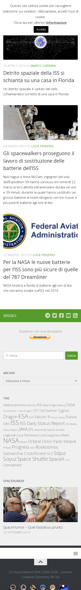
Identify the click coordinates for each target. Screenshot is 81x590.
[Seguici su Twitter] (54, 315)
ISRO (6, 424)
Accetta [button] (41, 29)
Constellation (10, 410)
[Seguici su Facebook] (61, 315)
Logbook (9, 435)
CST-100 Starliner (45, 411)
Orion (47, 441)
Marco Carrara (43, 66)
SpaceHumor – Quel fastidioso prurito (33, 527)
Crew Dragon (24, 410)
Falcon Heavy (58, 417)
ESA (23, 416)
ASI (39, 404)
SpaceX (56, 459)
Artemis (31, 405)
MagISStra (53, 435)
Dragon (10, 417)
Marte (65, 435)
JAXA (23, 429)
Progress (20, 447)
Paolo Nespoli (64, 441)
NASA (11, 440)
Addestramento (14, 405)
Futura (71, 416)
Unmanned (12, 464)
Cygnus (63, 410)
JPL (31, 429)
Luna (42, 435)
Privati (7, 448)
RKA (32, 447)
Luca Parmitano (27, 435)
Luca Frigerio (42, 146)
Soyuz (10, 458)
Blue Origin (50, 405)
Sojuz (60, 452)
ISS (15, 422)
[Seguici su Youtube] (68, 315)
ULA (67, 459)
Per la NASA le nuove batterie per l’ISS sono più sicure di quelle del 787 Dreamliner (40, 269)
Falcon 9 (42, 416)
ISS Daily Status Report (42, 423)
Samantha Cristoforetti (24, 453)
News (23, 442)
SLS (50, 453)
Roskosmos (47, 447)
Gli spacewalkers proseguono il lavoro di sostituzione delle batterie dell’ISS (38, 161)
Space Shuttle (32, 458)
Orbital (34, 441)
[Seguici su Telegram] (47, 315)
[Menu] (75, 553)
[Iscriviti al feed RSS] (75, 315)
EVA (31, 417)
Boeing (61, 405)
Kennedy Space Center (50, 430)
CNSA (70, 405)
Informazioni (56, 22)
